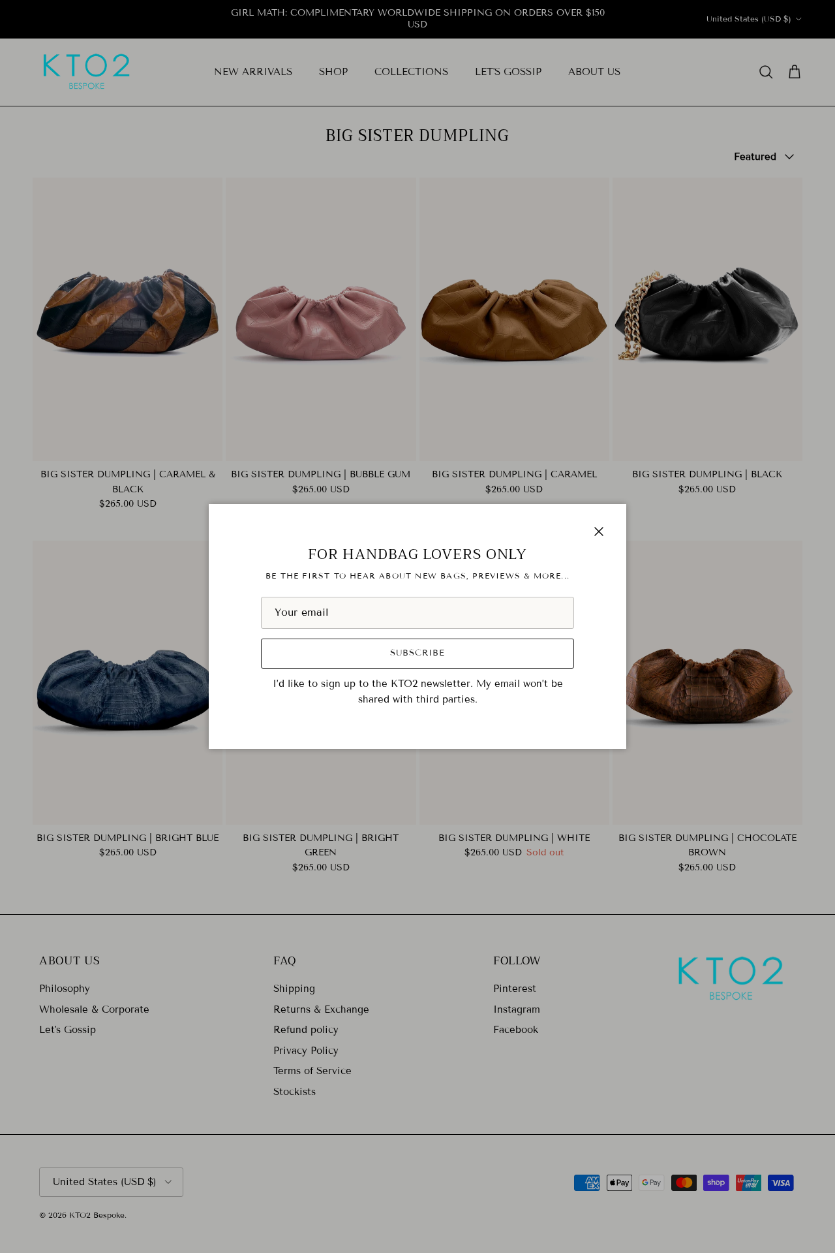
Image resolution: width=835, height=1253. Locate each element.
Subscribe (417, 653)
